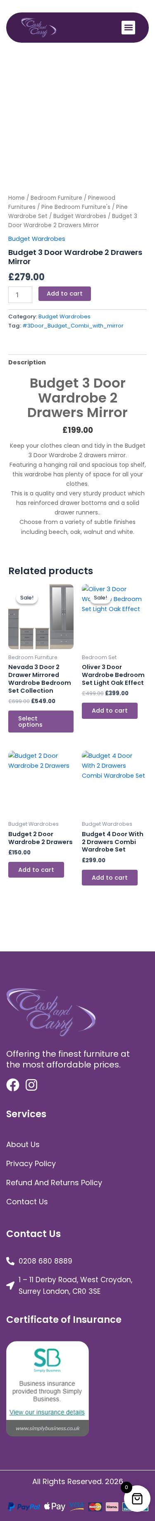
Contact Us (27, 1201)
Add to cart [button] (110, 710)
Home (16, 198)
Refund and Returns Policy (54, 1182)
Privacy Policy (31, 1163)
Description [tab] (27, 362)
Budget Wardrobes (79, 216)
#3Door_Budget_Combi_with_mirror (73, 326)
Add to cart (65, 293)
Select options (30, 721)
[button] (128, 27)
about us (23, 1144)
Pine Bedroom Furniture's (75, 207)
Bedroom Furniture (56, 198)
